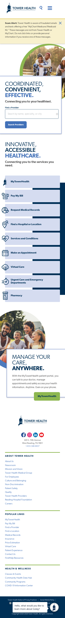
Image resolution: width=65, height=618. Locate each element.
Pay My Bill (17, 196)
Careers (8, 504)
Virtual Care (17, 267)
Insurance (9, 539)
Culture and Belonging (15, 481)
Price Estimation (12, 543)
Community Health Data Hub (18, 578)
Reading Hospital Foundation (18, 500)
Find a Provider (12, 108)
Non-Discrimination (14, 484)
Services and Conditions (24, 238)
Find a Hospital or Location (26, 224)
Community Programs (15, 582)
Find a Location (12, 531)
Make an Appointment (23, 253)
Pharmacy (16, 295)
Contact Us (10, 554)
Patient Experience (13, 550)
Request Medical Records (25, 210)
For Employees (12, 477)
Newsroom (10, 465)
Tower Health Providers (16, 496)
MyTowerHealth (20, 181)
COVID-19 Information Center (19, 586)
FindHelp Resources (14, 558)
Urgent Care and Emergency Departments (27, 281)
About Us (9, 461)
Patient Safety (11, 488)
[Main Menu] (48, 8)
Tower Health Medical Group (18, 473)
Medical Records (13, 535)
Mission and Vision (14, 469)
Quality (8, 492)
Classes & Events (13, 574)
